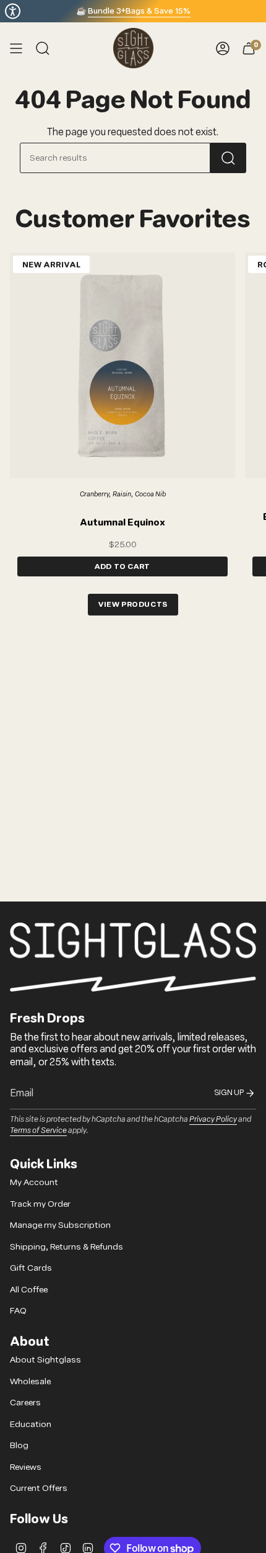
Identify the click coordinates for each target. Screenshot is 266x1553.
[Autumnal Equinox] (122, 365)
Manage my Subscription (60, 1225)
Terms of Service (38, 1130)
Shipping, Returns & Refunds (66, 1247)
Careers (25, 1402)
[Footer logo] (133, 957)
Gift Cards (31, 1268)
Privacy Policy (213, 1119)
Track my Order (40, 1204)
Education (30, 1424)
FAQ (18, 1310)
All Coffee (29, 1289)
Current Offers (38, 1488)
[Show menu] (16, 48)
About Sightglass (45, 1359)
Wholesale (30, 1381)
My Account (34, 1182)
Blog (19, 1445)
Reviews (25, 1467)
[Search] (228, 158)
